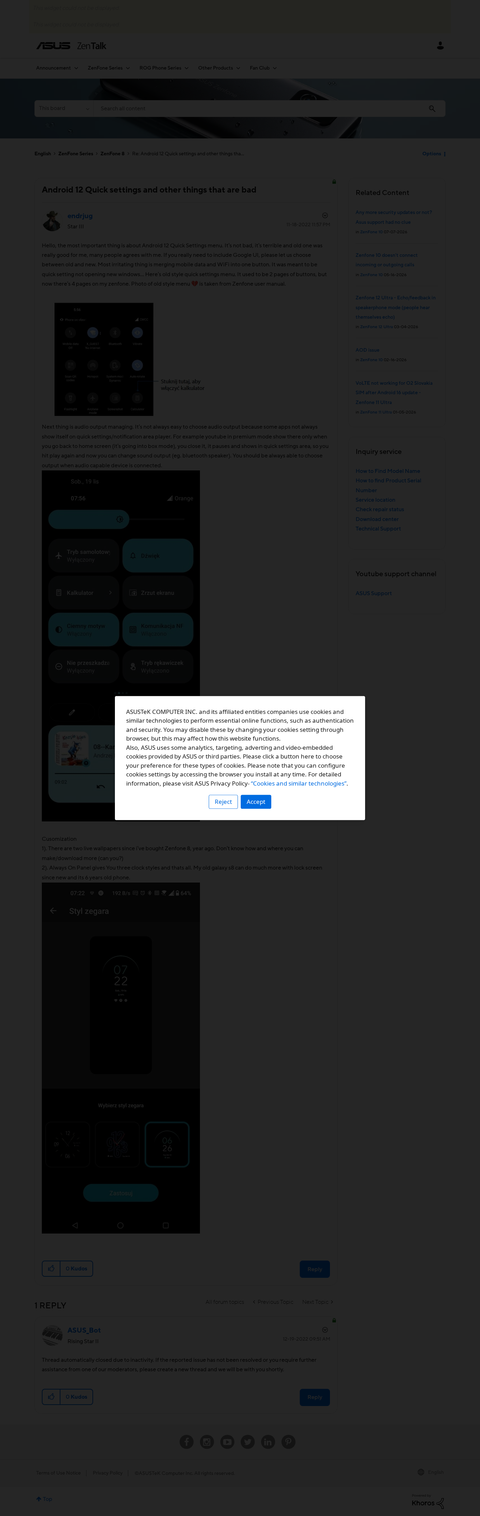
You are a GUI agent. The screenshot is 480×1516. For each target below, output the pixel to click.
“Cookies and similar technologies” (298, 783)
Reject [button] (223, 802)
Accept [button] (256, 802)
